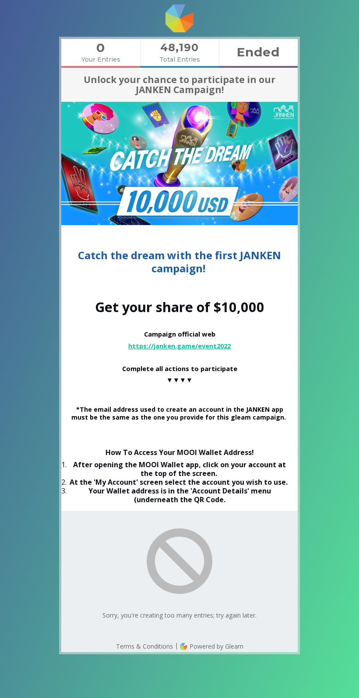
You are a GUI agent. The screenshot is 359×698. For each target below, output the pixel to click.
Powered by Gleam (215, 646)
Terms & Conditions (144, 646)
